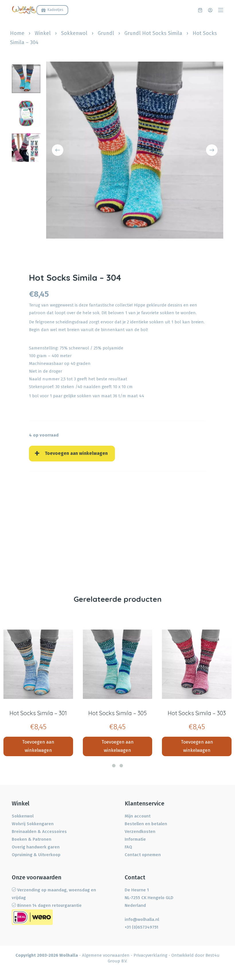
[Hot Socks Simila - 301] (38, 664)
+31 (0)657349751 (141, 927)
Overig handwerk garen (36, 847)
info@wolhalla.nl (142, 919)
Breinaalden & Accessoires (39, 831)
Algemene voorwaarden (106, 955)
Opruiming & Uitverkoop (36, 854)
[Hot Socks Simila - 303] (197, 664)
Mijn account (137, 816)
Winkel (43, 33)
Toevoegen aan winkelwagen (76, 453)
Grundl (106, 33)
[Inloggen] (210, 10)
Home (17, 33)
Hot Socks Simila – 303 (197, 713)
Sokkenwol (74, 33)
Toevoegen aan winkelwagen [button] (38, 746)
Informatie (135, 839)
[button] (113, 765)
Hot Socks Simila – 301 (38, 713)
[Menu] (220, 10)
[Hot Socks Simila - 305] (117, 664)
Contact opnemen (143, 854)
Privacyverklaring (150, 955)
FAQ (128, 847)
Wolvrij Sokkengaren (33, 823)
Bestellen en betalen (146, 823)
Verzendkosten (140, 831)
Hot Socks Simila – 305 (117, 713)
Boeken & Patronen (31, 839)
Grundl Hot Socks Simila (153, 33)
